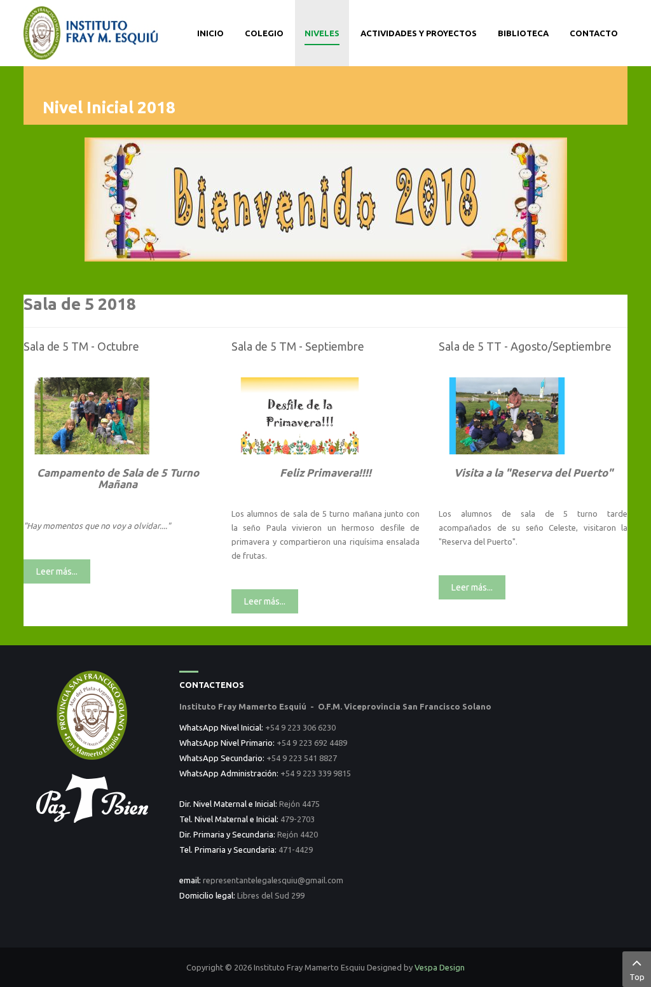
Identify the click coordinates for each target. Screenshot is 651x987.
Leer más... (57, 571)
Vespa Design (440, 967)
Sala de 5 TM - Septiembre (297, 346)
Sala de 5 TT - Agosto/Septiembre (525, 346)
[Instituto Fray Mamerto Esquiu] (92, 31)
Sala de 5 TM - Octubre (81, 346)
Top (637, 976)
